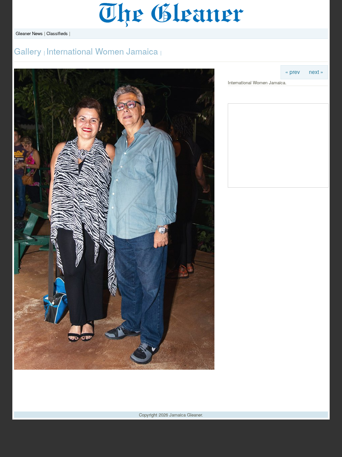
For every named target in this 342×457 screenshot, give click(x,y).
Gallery (29, 51)
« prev (292, 71)
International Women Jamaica (103, 51)
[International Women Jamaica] (114, 368)
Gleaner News (29, 33)
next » (316, 71)
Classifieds (57, 33)
